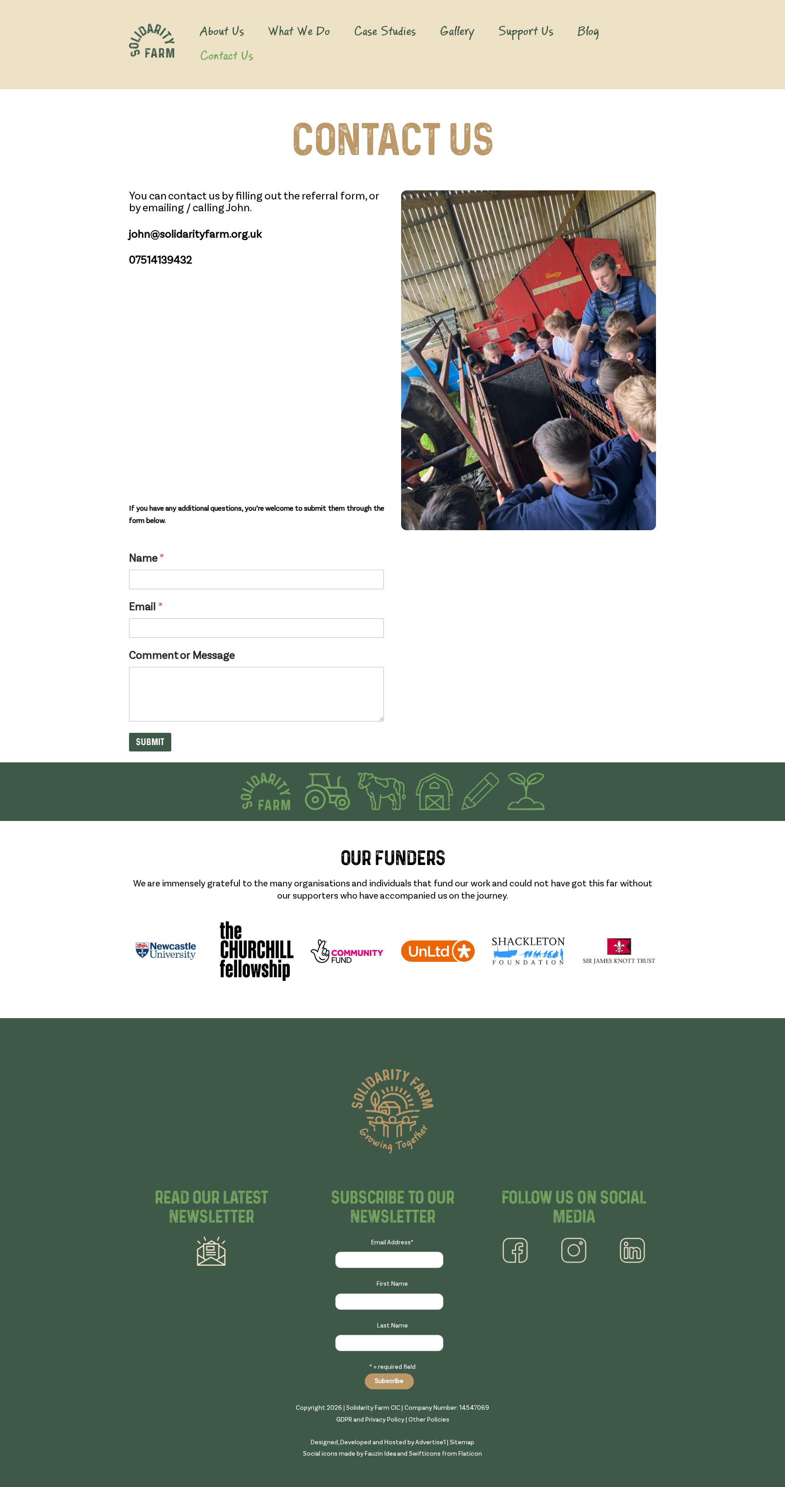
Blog (588, 31)
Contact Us (226, 56)
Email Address (392, 1242)
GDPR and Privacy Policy (370, 1420)
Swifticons (425, 1454)
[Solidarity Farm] (151, 52)
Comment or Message (182, 655)
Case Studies (385, 31)
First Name (392, 1284)
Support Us (525, 31)
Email (146, 607)
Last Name (392, 1326)
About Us (222, 31)
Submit (150, 742)
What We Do (299, 31)
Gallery (457, 31)
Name (146, 558)
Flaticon (470, 1454)
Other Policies (428, 1420)
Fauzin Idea (381, 1454)
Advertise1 (430, 1442)
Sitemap (462, 1442)
